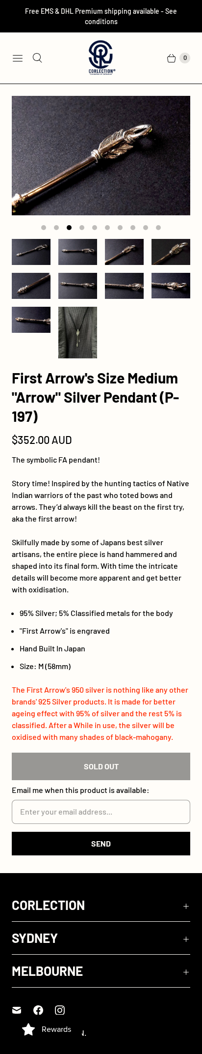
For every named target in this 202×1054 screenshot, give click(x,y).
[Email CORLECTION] (22, 1010)
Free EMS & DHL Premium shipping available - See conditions (101, 16)
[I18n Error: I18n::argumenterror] (31, 252)
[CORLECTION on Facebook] (44, 1010)
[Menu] (17, 58)
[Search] (37, 58)
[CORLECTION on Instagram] (65, 1010)
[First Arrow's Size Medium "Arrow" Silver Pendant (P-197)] (101, 155)
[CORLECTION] (101, 58)
